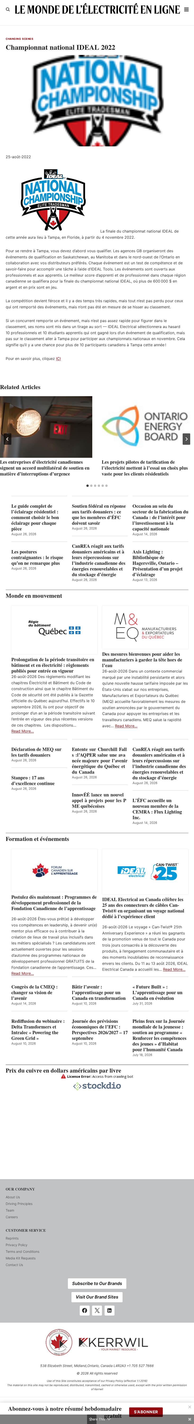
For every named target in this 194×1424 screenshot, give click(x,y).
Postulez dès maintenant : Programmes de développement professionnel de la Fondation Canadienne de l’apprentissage (54, 902)
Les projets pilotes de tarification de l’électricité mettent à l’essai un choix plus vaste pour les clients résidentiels (145, 467)
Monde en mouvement (34, 595)
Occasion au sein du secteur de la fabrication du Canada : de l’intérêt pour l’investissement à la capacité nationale (160, 517)
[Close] (190, 1407)
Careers (12, 1217)
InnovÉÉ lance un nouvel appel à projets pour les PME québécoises (99, 800)
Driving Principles (19, 1204)
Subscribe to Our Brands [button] (97, 1283)
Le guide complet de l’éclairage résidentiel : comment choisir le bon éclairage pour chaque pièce (35, 517)
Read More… (22, 731)
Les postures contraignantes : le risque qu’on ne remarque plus (37, 557)
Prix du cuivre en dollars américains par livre (63, 1070)
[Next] (186, 439)
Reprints (12, 1238)
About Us (13, 1197)
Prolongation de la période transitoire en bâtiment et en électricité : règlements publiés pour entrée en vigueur (52, 665)
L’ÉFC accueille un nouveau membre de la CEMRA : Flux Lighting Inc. (157, 809)
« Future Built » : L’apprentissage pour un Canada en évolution (157, 992)
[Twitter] (97, 1311)
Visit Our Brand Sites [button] (97, 1296)
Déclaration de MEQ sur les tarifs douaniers (36, 752)
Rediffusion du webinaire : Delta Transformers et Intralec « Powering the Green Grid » (38, 1029)
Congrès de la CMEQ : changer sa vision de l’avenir (34, 992)
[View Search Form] (8, 9)
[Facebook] (85, 1311)
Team (10, 1210)
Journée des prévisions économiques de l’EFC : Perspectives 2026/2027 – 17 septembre (100, 1029)
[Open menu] (186, 9)
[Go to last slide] (7, 439)
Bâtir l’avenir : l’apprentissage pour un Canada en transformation (99, 992)
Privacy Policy (16, 1245)
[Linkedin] (110, 1311)
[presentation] (46, 427)
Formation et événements (37, 838)
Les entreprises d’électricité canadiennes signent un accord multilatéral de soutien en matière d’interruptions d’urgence (44, 467)
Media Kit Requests (20, 1258)
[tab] (87, 486)
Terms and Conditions (22, 1251)
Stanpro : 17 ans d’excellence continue (33, 780)
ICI (58, 358)
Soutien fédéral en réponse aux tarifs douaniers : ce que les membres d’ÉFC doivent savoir (99, 514)
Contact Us (14, 1265)
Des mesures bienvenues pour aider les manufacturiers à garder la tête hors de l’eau (142, 659)
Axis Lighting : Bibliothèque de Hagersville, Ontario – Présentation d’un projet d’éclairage (157, 563)
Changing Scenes (19, 38)
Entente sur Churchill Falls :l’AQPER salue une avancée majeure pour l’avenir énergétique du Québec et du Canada (100, 760)
